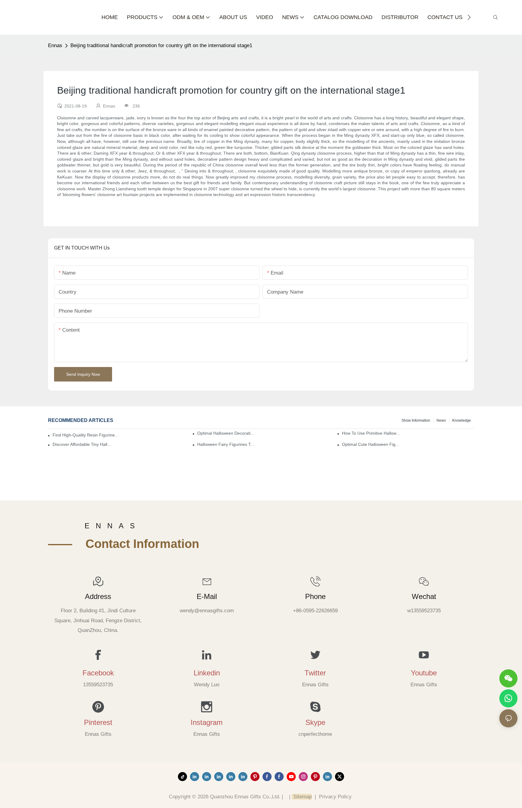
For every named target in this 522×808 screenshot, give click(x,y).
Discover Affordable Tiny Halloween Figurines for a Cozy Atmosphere (82, 444)
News (441, 420)
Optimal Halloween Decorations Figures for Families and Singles (227, 433)
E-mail (207, 596)
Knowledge (461, 420)
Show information (415, 420)
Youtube (424, 673)
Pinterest (98, 722)
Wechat (424, 596)
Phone (315, 596)
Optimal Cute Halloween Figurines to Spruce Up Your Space (371, 444)
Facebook (98, 673)
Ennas (55, 45)
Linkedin (207, 673)
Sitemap (302, 797)
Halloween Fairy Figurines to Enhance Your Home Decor (227, 444)
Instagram (207, 722)
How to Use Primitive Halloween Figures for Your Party (371, 433)
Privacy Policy (335, 797)
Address (98, 596)
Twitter (315, 673)
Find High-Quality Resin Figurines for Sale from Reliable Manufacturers (86, 435)
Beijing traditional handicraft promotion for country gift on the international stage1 (161, 45)
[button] (469, 17)
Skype (315, 722)
